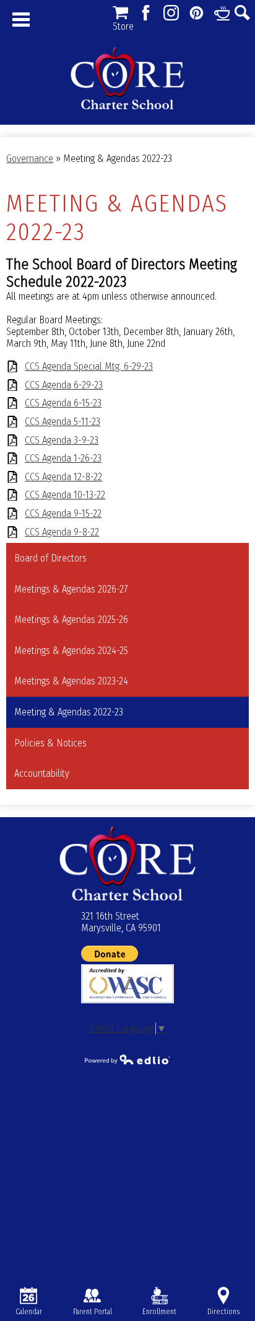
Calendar (28, 1311)
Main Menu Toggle (21, 19)
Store (120, 12)
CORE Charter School (127, 78)
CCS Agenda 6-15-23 (63, 403)
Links (222, 12)
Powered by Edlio (127, 1059)
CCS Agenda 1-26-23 (63, 458)
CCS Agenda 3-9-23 (61, 440)
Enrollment (159, 1311)
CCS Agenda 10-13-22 (65, 495)
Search (242, 12)
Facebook (145, 12)
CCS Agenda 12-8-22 (63, 477)
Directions (223, 1311)
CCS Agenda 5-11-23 (62, 422)
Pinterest (196, 12)
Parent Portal (92, 1311)
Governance (29, 158)
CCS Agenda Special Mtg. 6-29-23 (89, 366)
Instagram (171, 12)
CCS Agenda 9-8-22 (62, 532)
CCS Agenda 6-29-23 (64, 385)
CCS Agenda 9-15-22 (63, 513)
